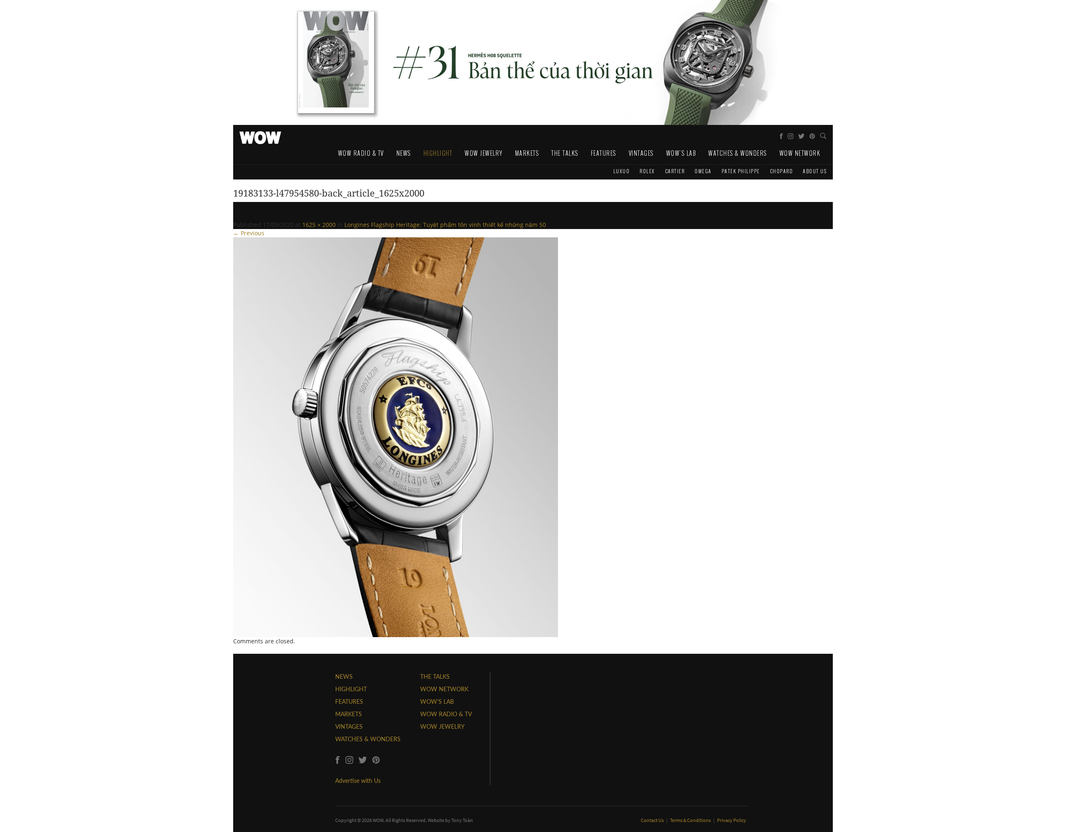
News (403, 153)
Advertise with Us (358, 780)
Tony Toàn (462, 820)
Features (603, 153)
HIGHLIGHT (351, 689)
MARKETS (348, 713)
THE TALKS (435, 676)
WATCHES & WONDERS (368, 738)
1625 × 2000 (319, 225)
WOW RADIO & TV (446, 713)
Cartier (675, 170)
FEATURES (349, 701)
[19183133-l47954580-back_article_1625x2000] (395, 437)
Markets (527, 153)
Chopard (781, 170)
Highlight (438, 153)
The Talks (564, 153)
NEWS (344, 676)
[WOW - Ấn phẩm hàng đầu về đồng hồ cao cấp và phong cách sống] (260, 135)
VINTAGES (349, 726)
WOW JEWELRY (442, 726)
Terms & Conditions (690, 820)
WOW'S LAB (437, 701)
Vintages (641, 153)
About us (815, 170)
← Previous (248, 233)
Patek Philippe (741, 170)
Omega (703, 170)
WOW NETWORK (444, 689)
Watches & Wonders (737, 153)
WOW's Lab (681, 153)
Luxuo (621, 170)
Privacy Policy (731, 820)
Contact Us (652, 820)
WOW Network (800, 153)
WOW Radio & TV (361, 153)
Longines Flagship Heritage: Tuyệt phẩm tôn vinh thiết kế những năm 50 (445, 225)
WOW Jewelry (484, 153)
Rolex (647, 170)
